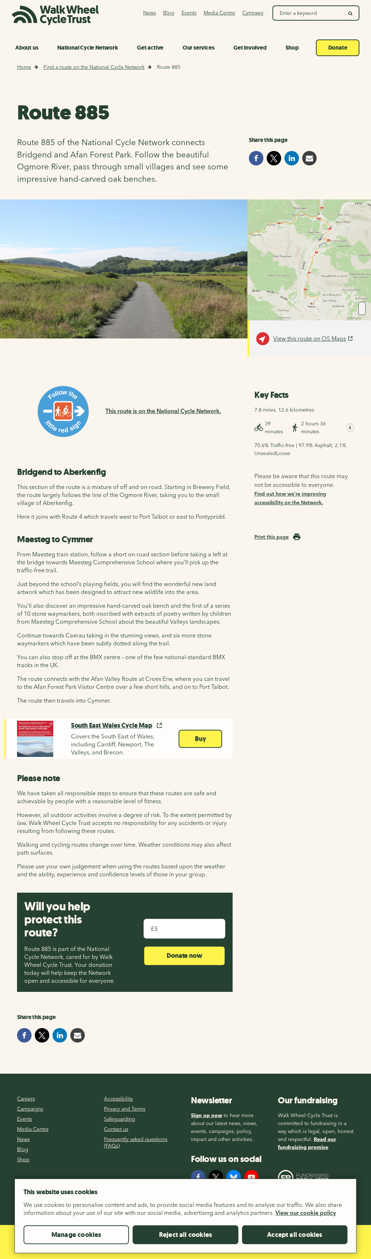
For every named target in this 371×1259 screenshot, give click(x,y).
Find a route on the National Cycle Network (94, 67)
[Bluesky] (233, 1177)
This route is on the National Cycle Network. (163, 410)
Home (24, 67)
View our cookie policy (305, 1212)
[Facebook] (198, 1177)
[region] (185, 1219)
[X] (216, 1177)
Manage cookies (76, 1234)
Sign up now (206, 1115)
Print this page (271, 537)
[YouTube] (251, 1177)
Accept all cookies (294, 1234)
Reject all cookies (185, 1234)
